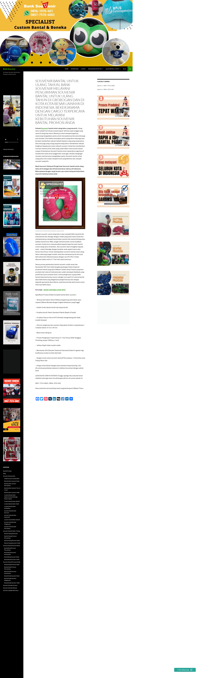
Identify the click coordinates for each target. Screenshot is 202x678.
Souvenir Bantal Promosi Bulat (11, 545)
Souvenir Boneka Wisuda (10, 588)
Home (66, 69)
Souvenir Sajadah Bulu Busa (10, 590)
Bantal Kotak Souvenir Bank (11, 576)
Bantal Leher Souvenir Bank (11, 481)
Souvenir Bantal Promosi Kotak (11, 562)
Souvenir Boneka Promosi (10, 585)
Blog (124, 69)
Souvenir (44, 128)
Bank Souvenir (9, 69)
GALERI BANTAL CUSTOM (112, 69)
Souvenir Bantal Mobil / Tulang (11, 531)
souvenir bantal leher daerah (12, 519)
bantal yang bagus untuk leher (54, 290)
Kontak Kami (74, 69)
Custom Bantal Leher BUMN (12, 501)
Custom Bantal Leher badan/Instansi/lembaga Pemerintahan (10, 497)
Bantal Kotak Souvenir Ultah (12, 583)
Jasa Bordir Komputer (95, 69)
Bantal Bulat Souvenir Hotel (11, 559)
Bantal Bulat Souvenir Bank (11, 557)
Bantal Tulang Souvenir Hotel (12, 543)
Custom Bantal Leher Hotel (11, 504)
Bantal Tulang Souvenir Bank (12, 540)
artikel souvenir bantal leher (11, 478)
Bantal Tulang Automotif (11, 533)
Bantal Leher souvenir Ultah (11, 492)
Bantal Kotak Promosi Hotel (11, 564)
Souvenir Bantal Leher (9, 476)
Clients (83, 69)
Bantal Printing (7, 471)
